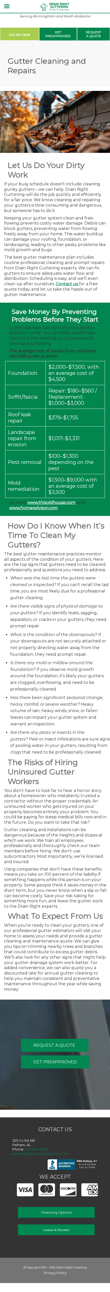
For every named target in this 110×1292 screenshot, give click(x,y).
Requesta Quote (93, 34)
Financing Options (56, 1212)
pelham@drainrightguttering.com (40, 1153)
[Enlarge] (103, 97)
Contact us (67, 283)
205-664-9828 (19, 35)
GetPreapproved (58, 34)
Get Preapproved (55, 1062)
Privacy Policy (55, 1273)
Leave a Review (56, 1230)
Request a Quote (54, 1045)
